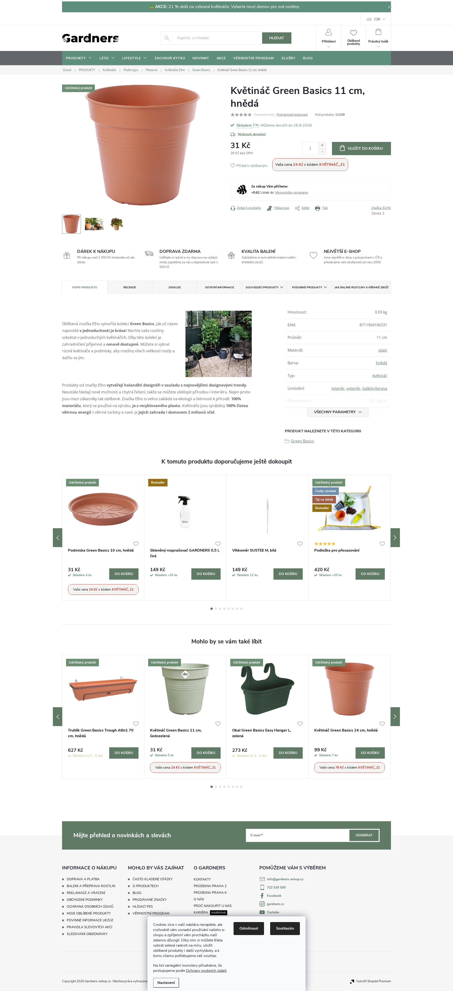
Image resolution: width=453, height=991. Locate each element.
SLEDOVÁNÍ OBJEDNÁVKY (87, 934)
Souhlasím (285, 928)
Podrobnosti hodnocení (292, 115)
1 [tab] (211, 609)
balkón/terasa (374, 388)
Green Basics (302, 441)
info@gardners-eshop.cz (285, 879)
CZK (377, 19)
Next (395, 537)
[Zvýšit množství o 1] (322, 145)
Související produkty (262, 287)
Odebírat (364, 835)
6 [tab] (233, 609)
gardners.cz (275, 904)
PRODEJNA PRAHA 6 (210, 892)
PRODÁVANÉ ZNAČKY (150, 900)
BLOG (137, 893)
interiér (338, 388)
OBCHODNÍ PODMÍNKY (85, 899)
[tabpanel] (103, 537)
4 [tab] (224, 609)
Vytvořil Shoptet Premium (373, 981)
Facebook (274, 895)
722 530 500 (276, 887)
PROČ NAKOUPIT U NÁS (213, 906)
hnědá (381, 363)
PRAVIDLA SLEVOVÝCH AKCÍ (89, 927)
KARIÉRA (201, 912)
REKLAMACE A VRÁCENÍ (86, 893)
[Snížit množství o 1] (322, 152)
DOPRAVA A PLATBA (83, 879)
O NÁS (199, 899)
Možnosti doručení (252, 134)
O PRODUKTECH (146, 886)
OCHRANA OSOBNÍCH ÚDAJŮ (90, 906)
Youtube (273, 912)
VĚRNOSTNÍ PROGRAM (151, 913)
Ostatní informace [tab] (219, 287)
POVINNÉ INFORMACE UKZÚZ (90, 920)
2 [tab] (216, 609)
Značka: (381, 208)
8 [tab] (241, 609)
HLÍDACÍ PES (143, 907)
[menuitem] (79, 58)
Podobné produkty (307, 287)
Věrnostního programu (291, 192)
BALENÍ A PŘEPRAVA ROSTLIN (91, 886)
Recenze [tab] (129, 287)
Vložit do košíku (365, 148)
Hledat (276, 38)
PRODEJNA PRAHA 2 (210, 886)
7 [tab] (237, 609)
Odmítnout (248, 928)
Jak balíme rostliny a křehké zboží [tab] (361, 287)
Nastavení (166, 982)
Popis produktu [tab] (84, 287)
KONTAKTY (202, 879)
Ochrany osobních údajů (206, 970)
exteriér (354, 388)
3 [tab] (220, 609)
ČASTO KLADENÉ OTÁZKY (152, 879)
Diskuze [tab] (175, 287)
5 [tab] (228, 609)
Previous (57, 537)
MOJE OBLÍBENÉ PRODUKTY (89, 913)
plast (382, 350)
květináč (380, 375)
